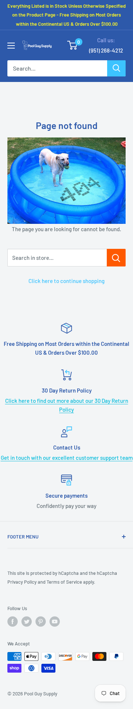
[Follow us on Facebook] (12, 621)
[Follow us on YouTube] (55, 621)
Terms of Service (64, 582)
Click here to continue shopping (66, 280)
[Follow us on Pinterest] (40, 621)
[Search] (116, 68)
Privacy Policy (22, 582)
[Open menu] (11, 46)
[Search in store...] (116, 257)
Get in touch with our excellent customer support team (67, 457)
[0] (72, 45)
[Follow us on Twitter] (26, 621)
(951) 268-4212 (106, 50)
